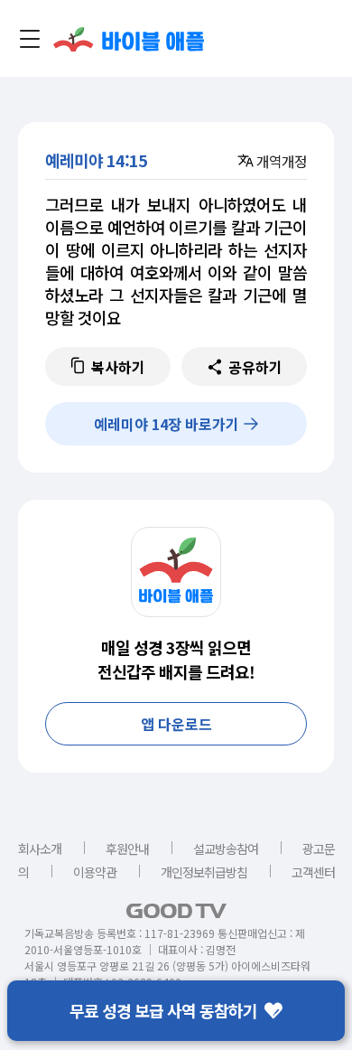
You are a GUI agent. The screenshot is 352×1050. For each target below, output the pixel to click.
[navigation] (30, 39)
